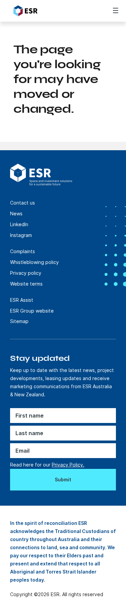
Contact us (22, 203)
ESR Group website (32, 311)
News (16, 213)
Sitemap (19, 321)
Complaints (22, 251)
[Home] (51, 10)
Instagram (21, 235)
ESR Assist (21, 300)
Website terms (26, 284)
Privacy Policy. (68, 465)
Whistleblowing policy (34, 262)
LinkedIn (19, 224)
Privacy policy (25, 273)
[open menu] (115, 10)
